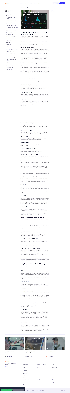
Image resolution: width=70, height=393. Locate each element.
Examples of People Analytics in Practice (12, 49)
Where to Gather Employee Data (11, 29)
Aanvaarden (6, 389)
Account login (39, 379)
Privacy (28, 390)
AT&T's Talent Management (10, 53)
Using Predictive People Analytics (11, 57)
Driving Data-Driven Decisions (11, 25)
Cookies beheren (18, 389)
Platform (26, 3)
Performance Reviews (9, 34)
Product (21, 3)
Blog (52, 365)
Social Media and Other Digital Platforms (11, 37)
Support (38, 367)
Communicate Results (9, 67)
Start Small (8, 62)
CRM (23, 368)
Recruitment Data (9, 47)
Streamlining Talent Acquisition (11, 23)
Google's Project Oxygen (10, 51)
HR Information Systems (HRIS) (11, 30)
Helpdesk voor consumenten (41, 364)
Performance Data (9, 40)
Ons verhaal (53, 362)
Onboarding (39, 365)
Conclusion (7, 71)
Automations (25, 370)
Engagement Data (9, 42)
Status (53, 381)
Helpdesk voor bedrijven (41, 362)
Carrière (53, 364)
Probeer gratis (62, 3)
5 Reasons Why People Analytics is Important (11, 18)
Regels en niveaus (25, 364)
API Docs (53, 379)
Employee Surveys (9, 32)
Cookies (33, 390)
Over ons (39, 3)
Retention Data (8, 44)
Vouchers (24, 367)
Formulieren (24, 375)
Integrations (24, 382)
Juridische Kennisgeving (40, 390)
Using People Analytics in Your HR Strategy (11, 60)
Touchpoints (24, 373)
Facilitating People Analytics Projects (12, 27)
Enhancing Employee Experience (11, 20)
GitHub (53, 382)
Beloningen (24, 362)
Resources (30, 3)
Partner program (54, 367)
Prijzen (35, 3)
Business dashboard (26, 379)
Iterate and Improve (9, 69)
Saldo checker (39, 381)
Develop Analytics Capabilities (11, 65)
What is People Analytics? (10, 15)
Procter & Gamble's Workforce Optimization (11, 55)
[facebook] (53, 11)
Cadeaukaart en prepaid (26, 365)
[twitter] (51, 11)
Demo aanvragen (55, 3)
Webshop (24, 385)
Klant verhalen (25, 381)
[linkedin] (54, 11)
